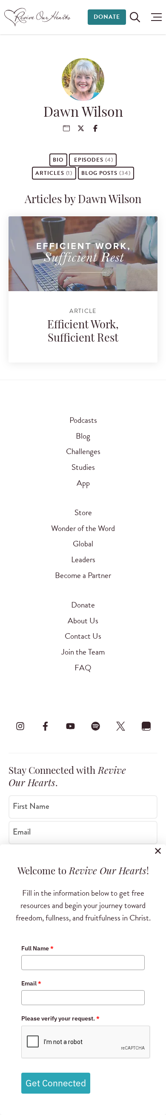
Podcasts (83, 420)
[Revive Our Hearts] (38, 17)
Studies (83, 467)
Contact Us (83, 636)
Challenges (83, 451)
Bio (58, 160)
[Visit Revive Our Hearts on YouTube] (70, 726)
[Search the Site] (135, 17)
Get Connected (56, 1083)
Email (22, 832)
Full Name (37, 948)
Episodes (92, 160)
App (83, 483)
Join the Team (83, 652)
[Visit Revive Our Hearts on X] (121, 726)
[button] (154, 17)
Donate (107, 16)
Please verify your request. (60, 1018)
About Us (83, 620)
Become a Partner (83, 575)
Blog (83, 436)
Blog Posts (105, 173)
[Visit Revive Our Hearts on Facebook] (45, 726)
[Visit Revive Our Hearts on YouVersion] (146, 726)
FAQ (83, 667)
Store (83, 512)
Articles (53, 173)
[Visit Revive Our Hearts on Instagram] (20, 726)
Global (83, 543)
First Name (31, 806)
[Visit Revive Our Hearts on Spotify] (95, 726)
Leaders (83, 559)
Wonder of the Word (83, 528)
